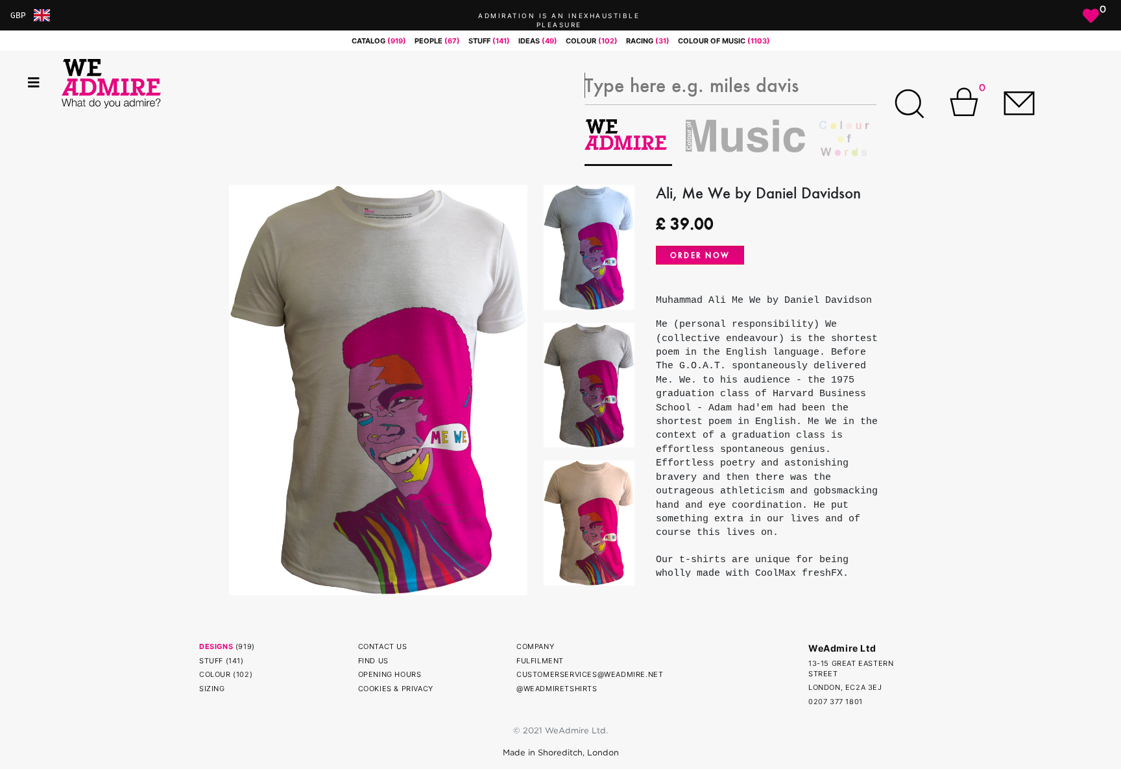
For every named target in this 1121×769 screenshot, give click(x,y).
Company (535, 646)
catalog (379, 40)
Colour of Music (724, 40)
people (437, 40)
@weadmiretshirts (556, 688)
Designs (216, 646)
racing (647, 40)
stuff (489, 40)
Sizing (212, 688)
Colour (215, 674)
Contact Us (382, 646)
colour (592, 40)
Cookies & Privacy (395, 688)
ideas (537, 40)
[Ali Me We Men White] (378, 389)
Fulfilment (540, 660)
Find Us (373, 660)
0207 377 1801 (835, 701)
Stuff (211, 660)
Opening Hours (390, 674)
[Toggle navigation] (33, 83)
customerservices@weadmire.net (589, 674)
